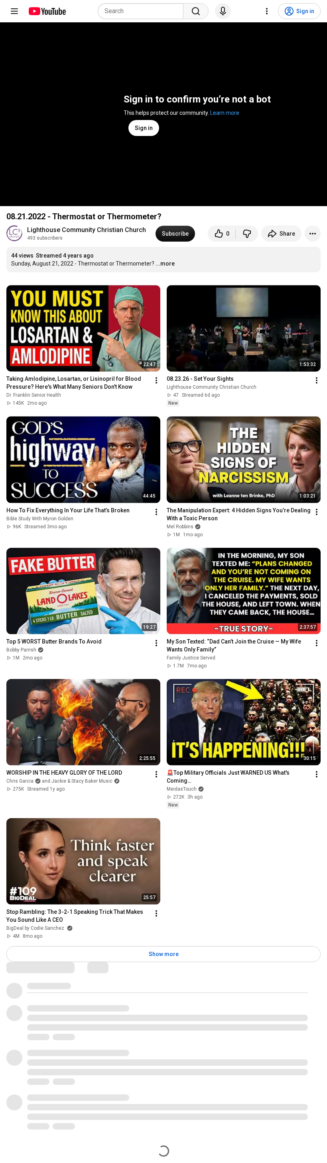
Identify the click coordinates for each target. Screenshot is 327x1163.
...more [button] (165, 263)
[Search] (196, 11)
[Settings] (267, 11)
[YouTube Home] (46, 11)
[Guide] (14, 11)
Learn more (224, 113)
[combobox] (142, 11)
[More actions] (313, 234)
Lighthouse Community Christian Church (86, 230)
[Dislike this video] (247, 234)
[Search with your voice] (223, 11)
